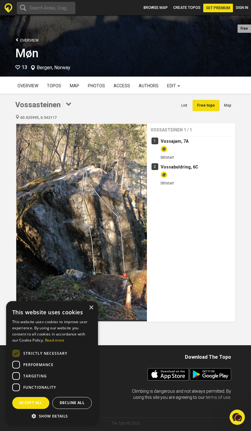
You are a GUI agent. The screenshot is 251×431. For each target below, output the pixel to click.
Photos (96, 85)
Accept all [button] (30, 402)
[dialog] (52, 363)
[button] (52, 416)
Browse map (156, 8)
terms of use (218, 397)
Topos (54, 85)
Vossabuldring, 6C (179, 166)
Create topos (186, 8)
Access (122, 85)
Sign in (242, 8)
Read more (55, 340)
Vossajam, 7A (175, 141)
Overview (29, 40)
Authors (149, 85)
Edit (172, 85)
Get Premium (218, 8)
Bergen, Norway (53, 67)
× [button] (91, 307)
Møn (27, 53)
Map (74, 85)
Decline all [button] (72, 402)
